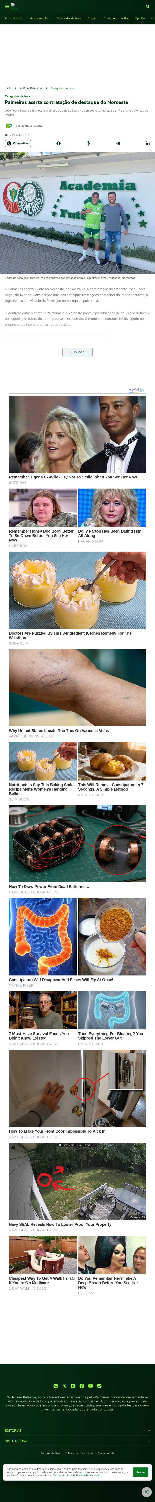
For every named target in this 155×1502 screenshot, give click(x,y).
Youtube (109, 18)
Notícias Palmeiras (30, 88)
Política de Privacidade (79, 1453)
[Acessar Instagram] (73, 1386)
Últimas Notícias (12, 18)
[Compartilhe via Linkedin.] (147, 143)
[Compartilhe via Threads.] (88, 143)
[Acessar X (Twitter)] (64, 1386)
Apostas (93, 18)
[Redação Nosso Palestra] (9, 126)
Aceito (140, 1472)
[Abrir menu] (7, 6)
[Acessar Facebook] (82, 1386)
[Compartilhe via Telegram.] (118, 143)
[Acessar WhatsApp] (56, 1386)
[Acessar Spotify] (99, 1386)
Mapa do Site (106, 1453)
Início (8, 88)
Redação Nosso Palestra (29, 125)
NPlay (125, 18)
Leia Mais (77, 352)
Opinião (140, 18)
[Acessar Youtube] (90, 1386)
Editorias (13, 1430)
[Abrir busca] (147, 6)
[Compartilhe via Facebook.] (58, 143)
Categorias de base (69, 18)
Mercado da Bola (39, 18)
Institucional (17, 1441)
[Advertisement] (77, 54)
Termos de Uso (50, 1453)
